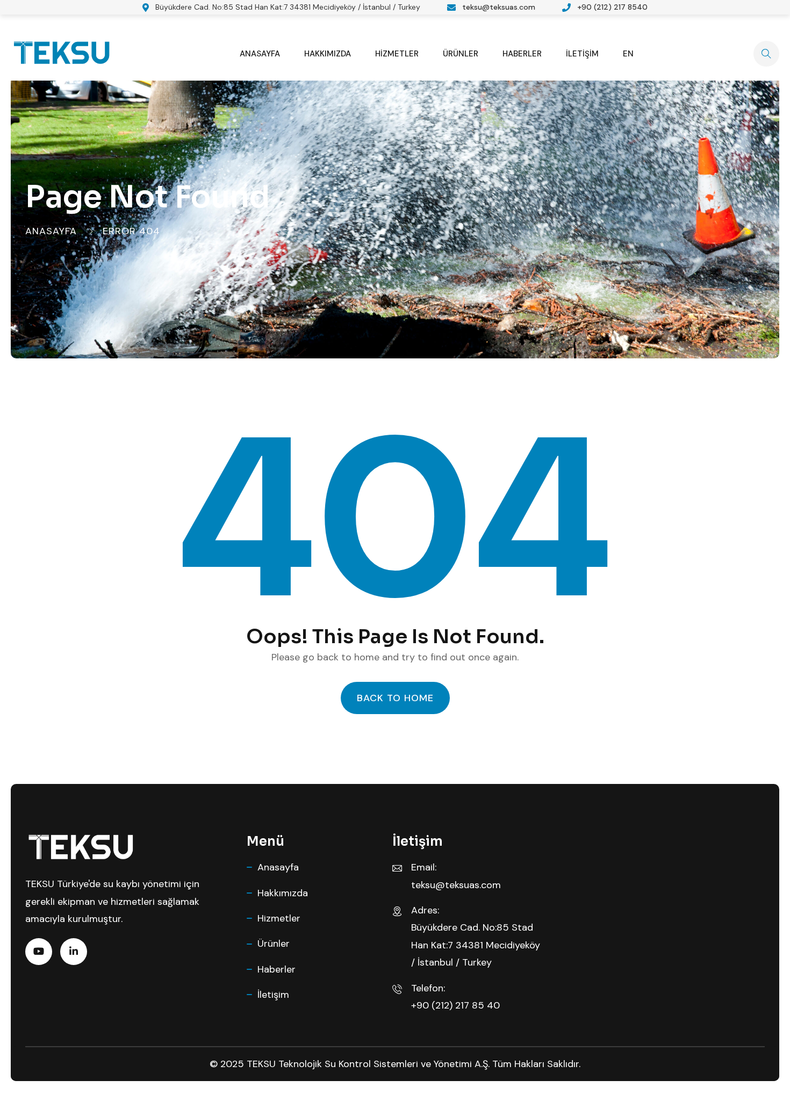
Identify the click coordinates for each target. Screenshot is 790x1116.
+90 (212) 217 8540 (612, 7)
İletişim (582, 53)
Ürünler (460, 53)
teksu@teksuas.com (498, 7)
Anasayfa (260, 53)
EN (628, 53)
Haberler (522, 53)
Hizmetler (397, 53)
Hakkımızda (327, 53)
